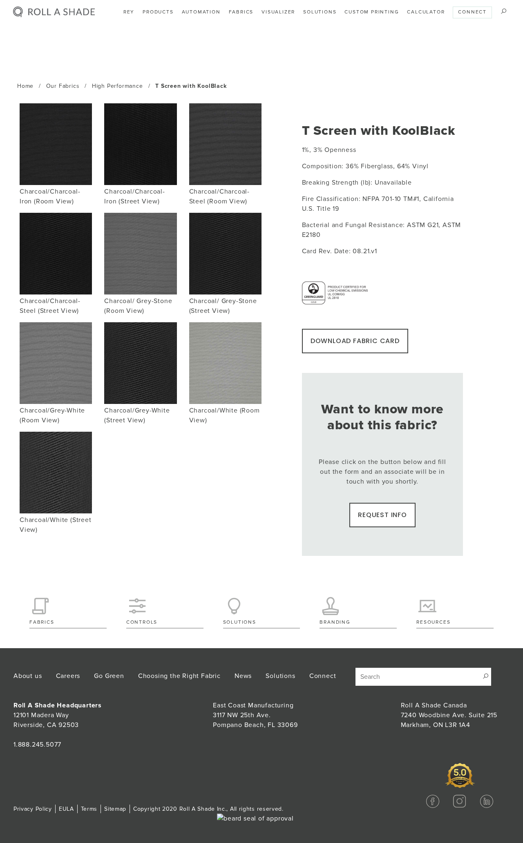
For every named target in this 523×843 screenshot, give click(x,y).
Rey (128, 12)
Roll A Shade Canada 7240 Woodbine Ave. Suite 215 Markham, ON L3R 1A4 (449, 715)
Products (158, 12)
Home (25, 86)
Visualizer (278, 12)
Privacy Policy (32, 808)
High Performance (117, 86)
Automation (201, 12)
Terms (89, 808)
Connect (472, 12)
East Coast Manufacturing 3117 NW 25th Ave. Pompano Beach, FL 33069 (255, 715)
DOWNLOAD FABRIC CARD (355, 341)
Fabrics (241, 12)
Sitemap (115, 808)
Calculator (426, 12)
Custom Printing (371, 12)
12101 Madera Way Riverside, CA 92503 (57, 715)
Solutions (319, 12)
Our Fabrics (63, 86)
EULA (66, 808)
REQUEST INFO (382, 515)
